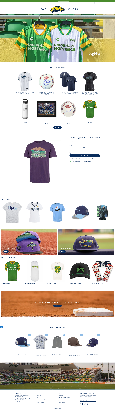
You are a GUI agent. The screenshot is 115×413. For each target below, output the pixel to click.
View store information (77, 164)
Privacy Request (61, 402)
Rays (44, 9)
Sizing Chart (39, 400)
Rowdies (72, 9)
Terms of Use (61, 399)
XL (80, 147)
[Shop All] (57, 304)
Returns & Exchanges (41, 399)
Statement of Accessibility (64, 397)
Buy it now (85, 155)
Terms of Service (40, 402)
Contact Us (60, 395)
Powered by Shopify (57, 408)
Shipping (71, 142)
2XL (84, 147)
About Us (39, 395)
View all (57, 127)
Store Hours (39, 393)
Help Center (60, 393)
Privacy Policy (61, 400)
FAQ (38, 397)
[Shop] (29, 242)
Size (70, 145)
